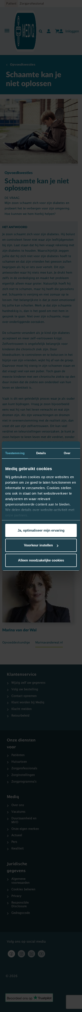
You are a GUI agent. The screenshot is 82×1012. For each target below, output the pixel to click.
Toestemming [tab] (15, 453)
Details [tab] (41, 453)
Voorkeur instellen (38, 545)
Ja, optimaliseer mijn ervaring (41, 530)
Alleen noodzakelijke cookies (41, 560)
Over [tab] (67, 453)
